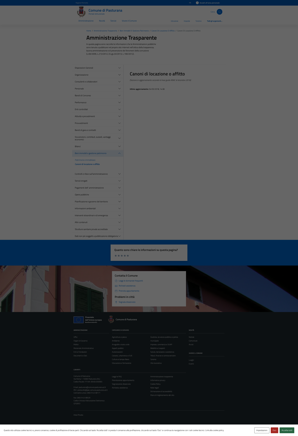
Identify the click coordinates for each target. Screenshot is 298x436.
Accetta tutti (287, 430)
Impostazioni (261, 430)
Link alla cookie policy (214, 430)
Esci (274, 430)
